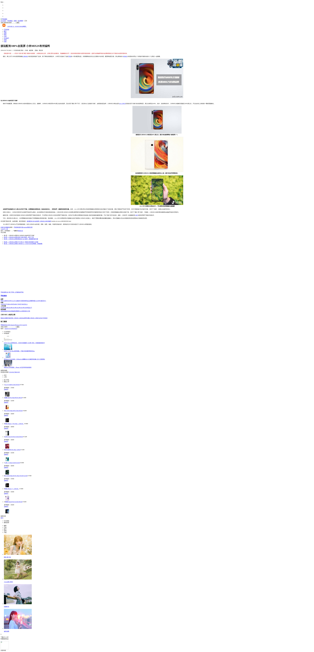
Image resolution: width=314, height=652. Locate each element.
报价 (5, 34)
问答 (5, 41)
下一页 (6, 229)
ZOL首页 (3, 20)
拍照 (2, 311)
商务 (23, 311)
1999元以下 (4, 304)
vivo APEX (122, 103)
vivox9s (11, 328)
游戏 (4, 311)
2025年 (7, 307)
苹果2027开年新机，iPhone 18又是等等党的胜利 (17, 367)
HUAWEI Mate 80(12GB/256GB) (14, 410)
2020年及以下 (28, 307)
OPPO (10, 300)
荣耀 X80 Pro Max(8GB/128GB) (13, 397)
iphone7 (15, 328)
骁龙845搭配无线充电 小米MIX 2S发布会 (12, 318)
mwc (18, 325)
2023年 (14, 307)
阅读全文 (20, 230)
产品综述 (6, 29)
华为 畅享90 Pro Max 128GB (12, 449)
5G (20, 311)
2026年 (3, 307)
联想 (23, 300)
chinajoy (7, 328)
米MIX (125, 56)
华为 (7, 300)
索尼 (42, 300)
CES (26, 325)
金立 (28, 300)
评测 (15, 20)
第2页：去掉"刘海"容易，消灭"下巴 (19, 237)
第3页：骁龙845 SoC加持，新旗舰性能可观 (21, 239)
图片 (5, 31)
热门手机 (11, 292)
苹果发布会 (4, 325)
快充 (7, 311)
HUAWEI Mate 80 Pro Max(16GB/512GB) (16, 475)
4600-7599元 (17, 304)
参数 (5, 33)
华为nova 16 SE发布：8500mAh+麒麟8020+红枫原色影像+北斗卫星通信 (24, 359)
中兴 (20, 300)
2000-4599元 (10, 304)
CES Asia (22, 325)
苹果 (2, 300)
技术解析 (20, 20)
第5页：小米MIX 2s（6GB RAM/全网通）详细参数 (23, 243)
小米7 (136, 215)
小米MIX (25, 56)
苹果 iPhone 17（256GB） (12, 488)
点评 (5, 36)
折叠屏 (17, 311)
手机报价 (4, 296)
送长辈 (10, 311)
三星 (4, 300)
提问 (2, 518)
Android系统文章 (27, 227)
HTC (44, 300)
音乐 (26, 311)
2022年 (18, 307)
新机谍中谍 (19, 227)
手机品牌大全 (5, 292)
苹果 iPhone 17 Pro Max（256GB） (14, 423)
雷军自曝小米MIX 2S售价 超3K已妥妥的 (35, 318)
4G (21, 311)
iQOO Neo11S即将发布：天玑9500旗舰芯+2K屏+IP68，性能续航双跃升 (24, 343)
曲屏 (13, 311)
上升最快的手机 (19, 292)
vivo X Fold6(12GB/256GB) (12, 384)
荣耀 (31, 300)
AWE (8, 325)
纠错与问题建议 (5, 227)
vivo (13, 300)
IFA (16, 325)
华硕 (33, 300)
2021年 (22, 307)
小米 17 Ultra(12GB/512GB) (12, 462)
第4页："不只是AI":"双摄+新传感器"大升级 (21, 242)
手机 (69, 56)
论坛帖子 (6, 38)
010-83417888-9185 (14, 372)
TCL (15, 300)
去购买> (6, 389)
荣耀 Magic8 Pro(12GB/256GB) (13, 501)
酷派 (18, 300)
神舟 (26, 300)
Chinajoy (12, 325)
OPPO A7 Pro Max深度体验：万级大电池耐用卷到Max (19, 351)
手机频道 (10, 20)
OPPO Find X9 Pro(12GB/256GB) (14, 436)
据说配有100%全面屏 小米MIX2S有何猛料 (39, 221)
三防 (28, 311)
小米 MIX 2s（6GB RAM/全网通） (17, 26)
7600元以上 (24, 304)
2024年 (10, 307)
